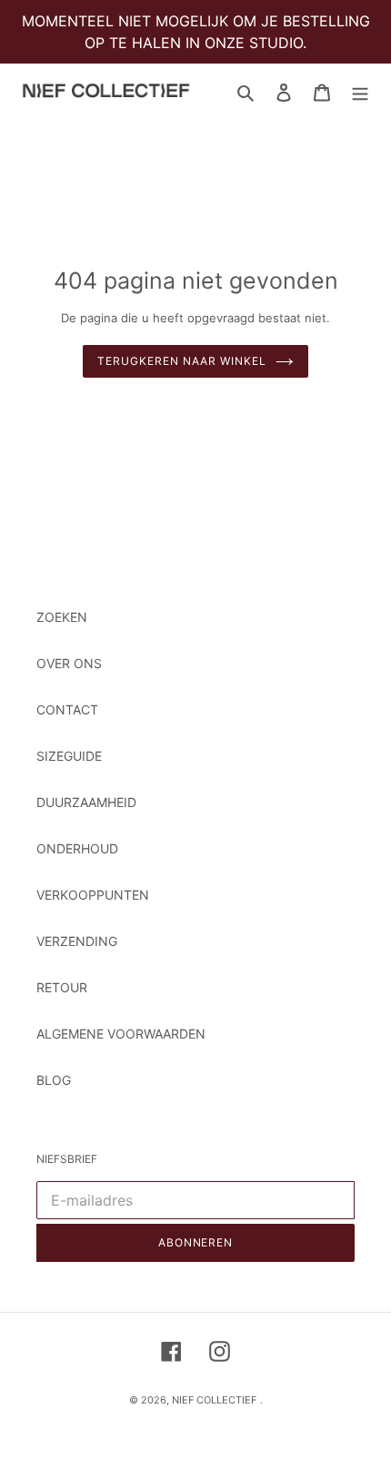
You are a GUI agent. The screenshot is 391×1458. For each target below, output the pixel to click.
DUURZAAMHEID (86, 802)
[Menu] (360, 92)
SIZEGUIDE (69, 755)
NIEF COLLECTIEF (214, 1400)
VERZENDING (76, 941)
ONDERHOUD (77, 848)
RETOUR (61, 987)
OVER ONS (69, 663)
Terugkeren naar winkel (181, 361)
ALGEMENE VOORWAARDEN (121, 1033)
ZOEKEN (61, 617)
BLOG (53, 1080)
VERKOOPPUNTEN (92, 894)
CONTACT (67, 709)
